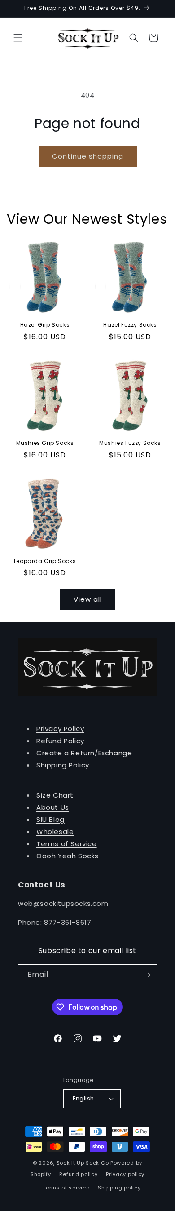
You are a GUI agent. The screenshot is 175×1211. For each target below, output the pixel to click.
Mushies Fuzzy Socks (130, 443)
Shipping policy (119, 1187)
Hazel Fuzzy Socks (130, 324)
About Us (52, 807)
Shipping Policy (62, 765)
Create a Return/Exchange (84, 753)
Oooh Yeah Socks (67, 856)
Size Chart (55, 795)
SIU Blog (50, 819)
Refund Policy (60, 740)
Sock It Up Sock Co (83, 1163)
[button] (18, 38)
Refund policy (78, 1174)
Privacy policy (125, 1174)
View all (88, 599)
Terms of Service (66, 843)
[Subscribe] (147, 974)
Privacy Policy (60, 728)
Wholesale (55, 831)
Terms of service (66, 1187)
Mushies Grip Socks (45, 443)
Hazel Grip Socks (45, 324)
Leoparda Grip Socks (45, 561)
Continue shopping (87, 156)
